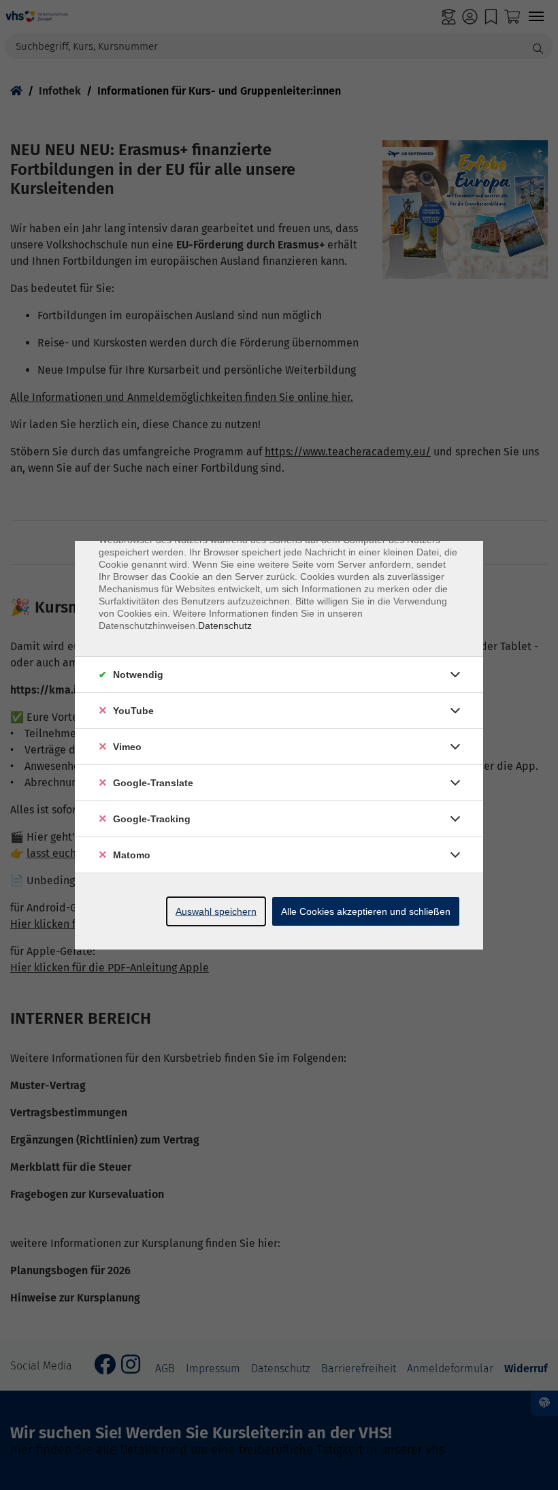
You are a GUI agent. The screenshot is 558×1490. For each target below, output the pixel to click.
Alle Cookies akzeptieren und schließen (365, 911)
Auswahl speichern (216, 911)
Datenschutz (225, 625)
